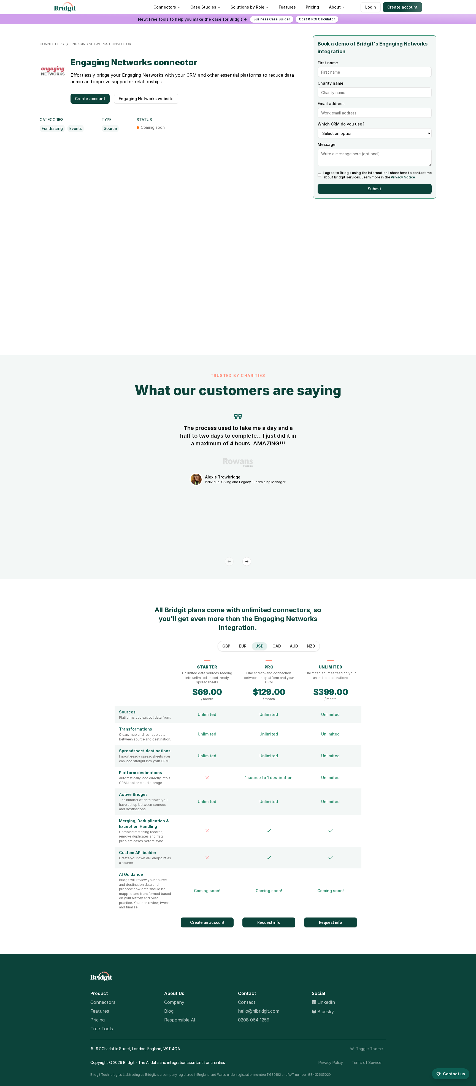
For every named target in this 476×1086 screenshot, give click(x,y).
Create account (402, 7)
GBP (226, 646)
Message (327, 144)
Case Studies (203, 7)
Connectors (164, 7)
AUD (294, 646)
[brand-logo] (66, 7)
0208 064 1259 (253, 1020)
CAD (276, 646)
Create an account (207, 922)
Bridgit (129, 1062)
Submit (374, 188)
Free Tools (101, 1028)
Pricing (312, 7)
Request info (268, 922)
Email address (331, 104)
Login (370, 7)
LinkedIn (326, 1002)
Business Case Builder (271, 19)
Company (174, 1002)
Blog (169, 1011)
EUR (243, 646)
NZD (311, 646)
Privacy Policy (330, 1062)
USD (259, 646)
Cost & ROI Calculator (317, 19)
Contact (246, 1002)
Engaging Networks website (146, 98)
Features (287, 7)
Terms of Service (366, 1062)
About (335, 7)
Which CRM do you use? (341, 124)
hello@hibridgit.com (258, 1011)
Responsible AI (179, 1020)
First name (328, 63)
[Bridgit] (234, 976)
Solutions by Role (247, 7)
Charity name (331, 83)
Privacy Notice (403, 177)
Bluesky (325, 1011)
